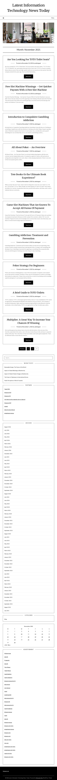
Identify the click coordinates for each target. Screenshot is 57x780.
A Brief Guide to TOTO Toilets (28, 292)
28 (49, 639)
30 (14, 642)
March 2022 (7, 584)
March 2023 (7, 550)
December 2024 (8, 480)
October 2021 (7, 600)
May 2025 (7, 463)
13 (42, 634)
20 (42, 637)
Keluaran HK (7, 396)
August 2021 (7, 607)
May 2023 (7, 543)
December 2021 (8, 594)
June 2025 (7, 460)
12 (35, 634)
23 (14, 639)
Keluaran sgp (7, 653)
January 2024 (7, 517)
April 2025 (7, 467)
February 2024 (8, 513)
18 (28, 637)
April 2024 (7, 507)
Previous (22, 348)
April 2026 (7, 440)
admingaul (38, 63)
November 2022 (8, 563)
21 (49, 637)
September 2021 (8, 604)
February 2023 (8, 553)
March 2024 (7, 510)
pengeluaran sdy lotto (9, 750)
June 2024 (7, 500)
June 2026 (7, 433)
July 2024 (6, 497)
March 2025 (7, 470)
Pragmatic (7, 660)
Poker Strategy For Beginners (28, 265)
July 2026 (6, 430)
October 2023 (7, 527)
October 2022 (7, 567)
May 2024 (7, 503)
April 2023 (7, 547)
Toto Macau (7, 667)
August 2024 (7, 493)
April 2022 (7, 580)
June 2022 (7, 577)
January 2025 (7, 477)
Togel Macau (7, 670)
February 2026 (8, 447)
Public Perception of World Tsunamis (13, 380)
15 (8, 637)
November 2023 (8, 523)
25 (28, 639)
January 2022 (7, 590)
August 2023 (7, 533)
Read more (28, 76)
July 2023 (6, 537)
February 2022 (8, 587)
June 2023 (7, 540)
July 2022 (6, 574)
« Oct (5, 645)
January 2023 (7, 557)
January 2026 (7, 450)
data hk (6, 657)
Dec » (9, 645)
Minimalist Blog (39, 778)
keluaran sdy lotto (8, 757)
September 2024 (8, 490)
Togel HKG (7, 389)
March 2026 (7, 443)
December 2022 (8, 560)
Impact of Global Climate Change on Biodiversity (16, 374)
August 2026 (7, 427)
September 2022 (8, 570)
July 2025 (6, 457)
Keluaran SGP (7, 392)
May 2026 (7, 437)
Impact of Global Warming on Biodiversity (14, 370)
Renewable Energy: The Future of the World (15, 367)
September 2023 (8, 530)
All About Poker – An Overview (28, 147)
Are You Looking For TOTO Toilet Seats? (28, 59)
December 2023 (8, 520)
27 (42, 639)
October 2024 (7, 487)
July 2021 (6, 610)
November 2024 (8, 483)
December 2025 (8, 453)
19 (35, 637)
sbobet (6, 406)
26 (35, 639)
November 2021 (8, 597)
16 (14, 637)
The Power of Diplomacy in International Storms (16, 377)
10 (21, 634)
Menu (52, 18)
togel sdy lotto (8, 753)
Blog (5, 619)
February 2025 (8, 473)
